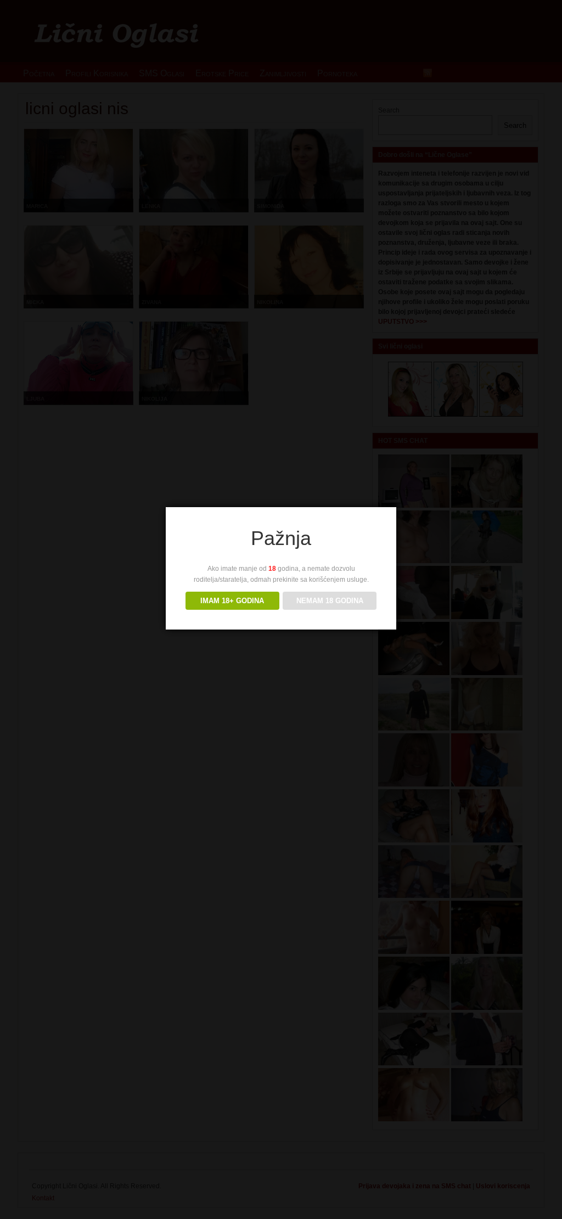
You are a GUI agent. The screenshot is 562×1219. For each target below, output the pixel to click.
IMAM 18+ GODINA (232, 601)
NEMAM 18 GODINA (329, 601)
